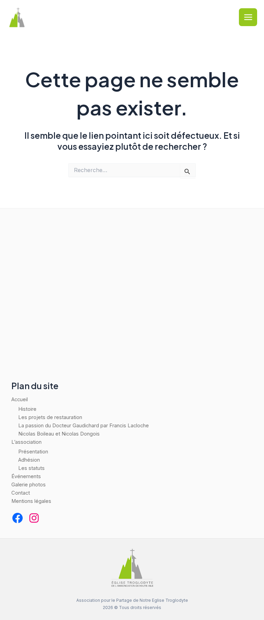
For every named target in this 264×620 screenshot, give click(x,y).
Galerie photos (28, 485)
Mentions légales (31, 501)
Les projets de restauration (50, 417)
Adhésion (29, 460)
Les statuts (31, 468)
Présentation (33, 452)
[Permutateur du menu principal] (248, 17)
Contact (20, 493)
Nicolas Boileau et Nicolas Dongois (59, 434)
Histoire (27, 409)
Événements (26, 476)
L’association (26, 442)
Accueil (19, 399)
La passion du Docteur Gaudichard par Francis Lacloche (83, 425)
